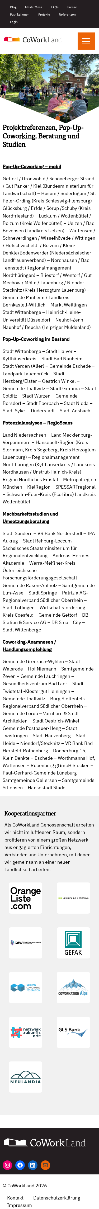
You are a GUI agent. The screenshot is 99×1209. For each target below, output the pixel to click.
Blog (13, 7)
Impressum (19, 1205)
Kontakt (15, 1198)
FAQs (55, 7)
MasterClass (33, 7)
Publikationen (20, 14)
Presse (72, 7)
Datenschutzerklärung (56, 1198)
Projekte (44, 14)
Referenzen (67, 14)
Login (14, 22)
